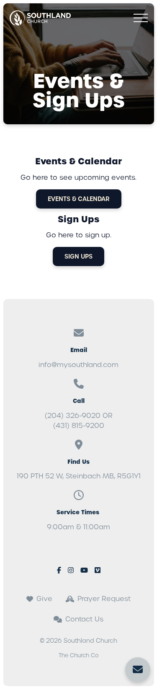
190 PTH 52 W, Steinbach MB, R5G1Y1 (79, 476)
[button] (141, 18)
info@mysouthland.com (78, 364)
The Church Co (79, 655)
